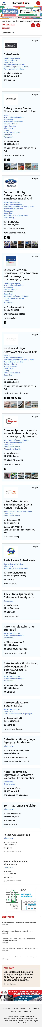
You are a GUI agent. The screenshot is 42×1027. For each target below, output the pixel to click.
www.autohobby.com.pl (14, 233)
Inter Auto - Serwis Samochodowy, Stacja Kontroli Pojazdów (18, 504)
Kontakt (36, 1008)
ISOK (19, 1011)
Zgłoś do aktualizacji (13, 851)
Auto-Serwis (11, 54)
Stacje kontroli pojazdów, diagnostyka (18, 511)
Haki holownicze (10, 126)
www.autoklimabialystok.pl (16, 761)
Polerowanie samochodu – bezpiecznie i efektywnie (19, 957)
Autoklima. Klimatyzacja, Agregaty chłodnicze (19, 741)
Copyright (7, 1019)
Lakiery (6, 130)
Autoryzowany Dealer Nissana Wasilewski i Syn (20, 110)
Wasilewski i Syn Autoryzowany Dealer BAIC (21, 350)
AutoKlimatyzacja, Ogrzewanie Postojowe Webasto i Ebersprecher (19, 775)
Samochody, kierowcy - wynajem (16, 215)
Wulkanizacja (8, 137)
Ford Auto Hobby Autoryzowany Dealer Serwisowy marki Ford (18, 195)
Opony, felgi (8, 135)
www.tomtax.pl (10, 824)
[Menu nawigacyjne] (38, 3)
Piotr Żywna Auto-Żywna (19, 560)
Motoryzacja (28, 21)
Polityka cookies (28, 1016)
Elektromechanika (10, 60)
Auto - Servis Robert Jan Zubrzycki (19, 628)
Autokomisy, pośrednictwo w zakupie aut (19, 207)
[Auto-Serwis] (11, 45)
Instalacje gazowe (10, 366)
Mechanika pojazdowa (12, 58)
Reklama (15, 1008)
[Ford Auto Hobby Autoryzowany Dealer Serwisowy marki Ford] (11, 183)
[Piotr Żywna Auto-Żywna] (11, 551)
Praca (29, 1008)
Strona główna (6, 21)
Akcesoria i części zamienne (14, 117)
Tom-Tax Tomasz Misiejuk (20, 805)
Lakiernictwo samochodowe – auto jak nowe (17, 931)
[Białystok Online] (21, 3)
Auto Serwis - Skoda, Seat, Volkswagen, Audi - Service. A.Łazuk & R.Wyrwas (21, 668)
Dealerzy (7, 115)
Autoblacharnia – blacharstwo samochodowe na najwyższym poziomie (18, 940)
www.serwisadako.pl (13, 729)
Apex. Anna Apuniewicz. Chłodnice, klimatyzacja (19, 596)
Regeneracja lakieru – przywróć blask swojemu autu (19, 948)
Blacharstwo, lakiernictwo (13, 122)
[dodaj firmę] (33, 25)
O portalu (6, 1008)
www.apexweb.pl (11, 616)
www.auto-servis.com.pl (15, 653)
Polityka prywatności (15, 1016)
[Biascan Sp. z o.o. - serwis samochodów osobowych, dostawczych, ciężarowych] (11, 421)
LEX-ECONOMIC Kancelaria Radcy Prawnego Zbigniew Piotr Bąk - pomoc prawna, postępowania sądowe (18, 976)
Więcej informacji (10, 984)
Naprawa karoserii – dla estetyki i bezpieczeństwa (19, 922)
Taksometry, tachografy (12, 449)
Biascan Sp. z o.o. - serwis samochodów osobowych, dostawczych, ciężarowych (20, 433)
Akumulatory (8, 119)
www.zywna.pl (10, 583)
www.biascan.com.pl (13, 464)
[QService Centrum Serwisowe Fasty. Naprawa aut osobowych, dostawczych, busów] (11, 260)
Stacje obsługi (9, 218)
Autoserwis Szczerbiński (17, 834)
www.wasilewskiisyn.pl (14, 155)
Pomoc (13, 1011)
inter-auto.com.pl (12, 536)
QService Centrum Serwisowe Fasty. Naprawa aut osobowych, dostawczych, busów (21, 274)
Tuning (6, 300)
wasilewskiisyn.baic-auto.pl (16, 393)
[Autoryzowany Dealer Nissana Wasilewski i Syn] (11, 99)
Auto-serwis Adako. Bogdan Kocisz (16, 704)
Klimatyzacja (37, 21)
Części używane (9, 784)
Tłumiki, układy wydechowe (14, 69)
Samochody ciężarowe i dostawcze (16, 67)
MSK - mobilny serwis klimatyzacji (15, 863)
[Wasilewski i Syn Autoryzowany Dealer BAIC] (11, 339)
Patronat (23, 1008)
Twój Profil (27, 1011)
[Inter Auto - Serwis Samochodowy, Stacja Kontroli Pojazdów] (11, 492)
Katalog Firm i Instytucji (17, 21)
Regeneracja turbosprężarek (14, 65)
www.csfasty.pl (10, 318)
